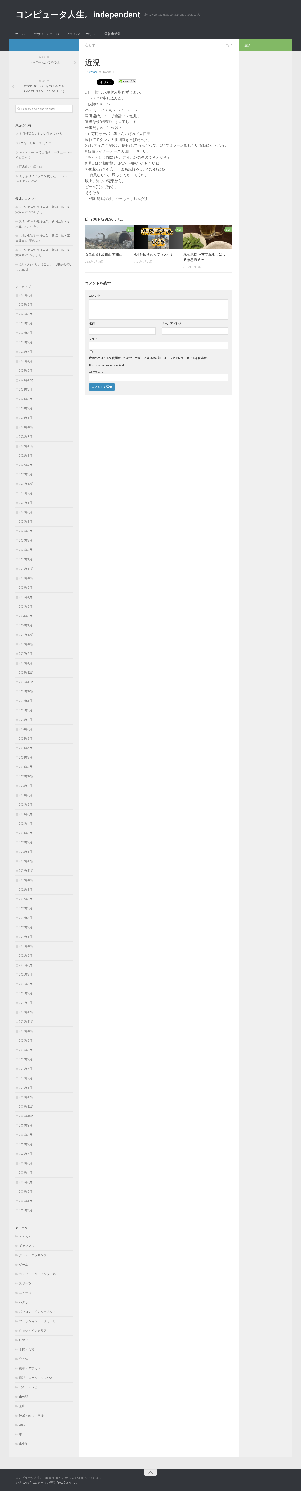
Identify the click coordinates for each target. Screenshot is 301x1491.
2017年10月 (26, 644)
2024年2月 (25, 408)
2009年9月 (25, 1125)
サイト (93, 338)
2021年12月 (26, 484)
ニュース (25, 1293)
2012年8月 (25, 889)
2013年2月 (25, 842)
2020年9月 (25, 512)
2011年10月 (26, 946)
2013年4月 (25, 823)
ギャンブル (26, 1246)
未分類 (23, 1396)
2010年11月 (26, 1022)
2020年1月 (25, 559)
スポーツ (25, 1283)
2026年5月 (25, 314)
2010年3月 (25, 1078)
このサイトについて (45, 34)
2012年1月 (25, 937)
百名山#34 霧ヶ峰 (30, 167)
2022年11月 (26, 446)
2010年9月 (25, 1040)
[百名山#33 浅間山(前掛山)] (109, 237)
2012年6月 (25, 899)
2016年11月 (26, 682)
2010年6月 (25, 1069)
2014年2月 (25, 767)
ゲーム (23, 1264)
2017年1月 (25, 663)
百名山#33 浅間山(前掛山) (104, 254)
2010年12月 (26, 1012)
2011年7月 (25, 974)
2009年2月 (25, 1191)
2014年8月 (25, 729)
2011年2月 (25, 1003)
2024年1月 (25, 418)
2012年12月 (26, 861)
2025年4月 (25, 361)
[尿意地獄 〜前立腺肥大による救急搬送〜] (207, 237)
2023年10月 (26, 427)
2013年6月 (25, 805)
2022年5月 (25, 474)
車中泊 (23, 1444)
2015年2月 (25, 720)
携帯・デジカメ (30, 1368)
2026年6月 (25, 304)
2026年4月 (25, 323)
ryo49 (93, 72)
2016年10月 (26, 691)
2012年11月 (26, 871)
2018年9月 (25, 606)
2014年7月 (25, 738)
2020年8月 (25, 521)
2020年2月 (25, 550)
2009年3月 (25, 1182)
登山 (22, 1406)
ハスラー (25, 1302)
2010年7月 (25, 1059)
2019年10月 (26, 578)
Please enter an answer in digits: (110, 365)
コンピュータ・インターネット (40, 1274)
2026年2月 (25, 342)
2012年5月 (25, 908)
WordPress (29, 1482)
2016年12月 (26, 672)
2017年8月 (25, 654)
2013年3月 (25, 833)
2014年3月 (25, 757)
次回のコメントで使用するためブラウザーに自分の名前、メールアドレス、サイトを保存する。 (150, 358)
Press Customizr (66, 1482)
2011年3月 (25, 993)
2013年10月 (26, 776)
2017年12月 (26, 635)
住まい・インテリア (33, 1330)
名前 (92, 323)
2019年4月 (25, 597)
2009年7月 (25, 1144)
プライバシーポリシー (82, 34)
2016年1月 (25, 701)
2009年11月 (26, 1106)
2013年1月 (25, 852)
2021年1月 (25, 503)
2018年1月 (25, 625)
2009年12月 (26, 1097)
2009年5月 (25, 1163)
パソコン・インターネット (37, 1312)
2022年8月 (25, 455)
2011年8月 (25, 965)
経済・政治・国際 (31, 1415)
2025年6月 (25, 352)
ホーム (20, 34)
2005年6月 (25, 1210)
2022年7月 (25, 465)
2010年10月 (26, 1031)
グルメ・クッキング (33, 1255)
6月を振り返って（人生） (154, 254)
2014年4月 (25, 748)
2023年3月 (25, 437)
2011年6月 (25, 984)
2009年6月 (25, 1154)
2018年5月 (25, 616)
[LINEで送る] (127, 81)
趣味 (22, 1425)
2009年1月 (25, 1201)
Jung (22, 269)
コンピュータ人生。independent (77, 14)
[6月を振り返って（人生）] (158, 237)
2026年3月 (25, 333)
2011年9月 (25, 955)
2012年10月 (26, 880)
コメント (95, 295)
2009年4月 (25, 1173)
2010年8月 (25, 1050)
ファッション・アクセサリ (37, 1321)
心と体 (90, 45)
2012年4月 (25, 918)
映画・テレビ (28, 1387)
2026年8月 (25, 295)
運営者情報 (112, 34)
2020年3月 (25, 540)
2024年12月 (26, 380)
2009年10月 (26, 1116)
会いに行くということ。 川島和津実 (45, 264)
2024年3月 (25, 399)
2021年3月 (25, 493)
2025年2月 (25, 370)
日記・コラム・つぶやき (36, 1378)
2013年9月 (25, 786)
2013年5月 (25, 814)
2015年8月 (25, 710)
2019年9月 (25, 588)
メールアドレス (172, 323)
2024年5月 (25, 389)
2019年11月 (26, 569)
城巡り (23, 1340)
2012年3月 (25, 927)
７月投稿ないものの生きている (40, 133)
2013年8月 (25, 795)
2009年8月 (25, 1135)
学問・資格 (26, 1349)
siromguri (25, 1236)
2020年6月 (25, 531)
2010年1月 (25, 1088)
